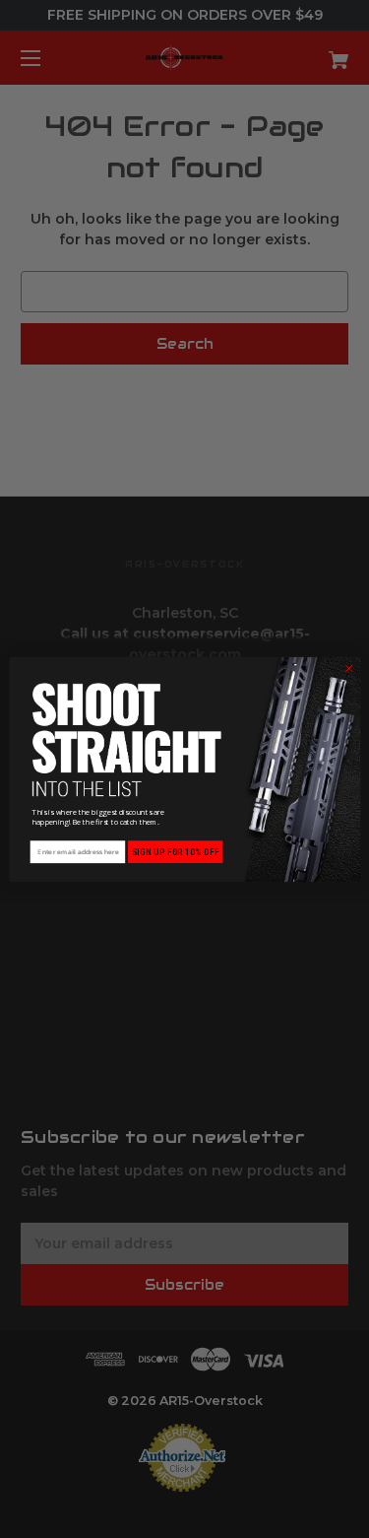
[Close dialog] (348, 668)
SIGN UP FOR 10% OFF (174, 851)
